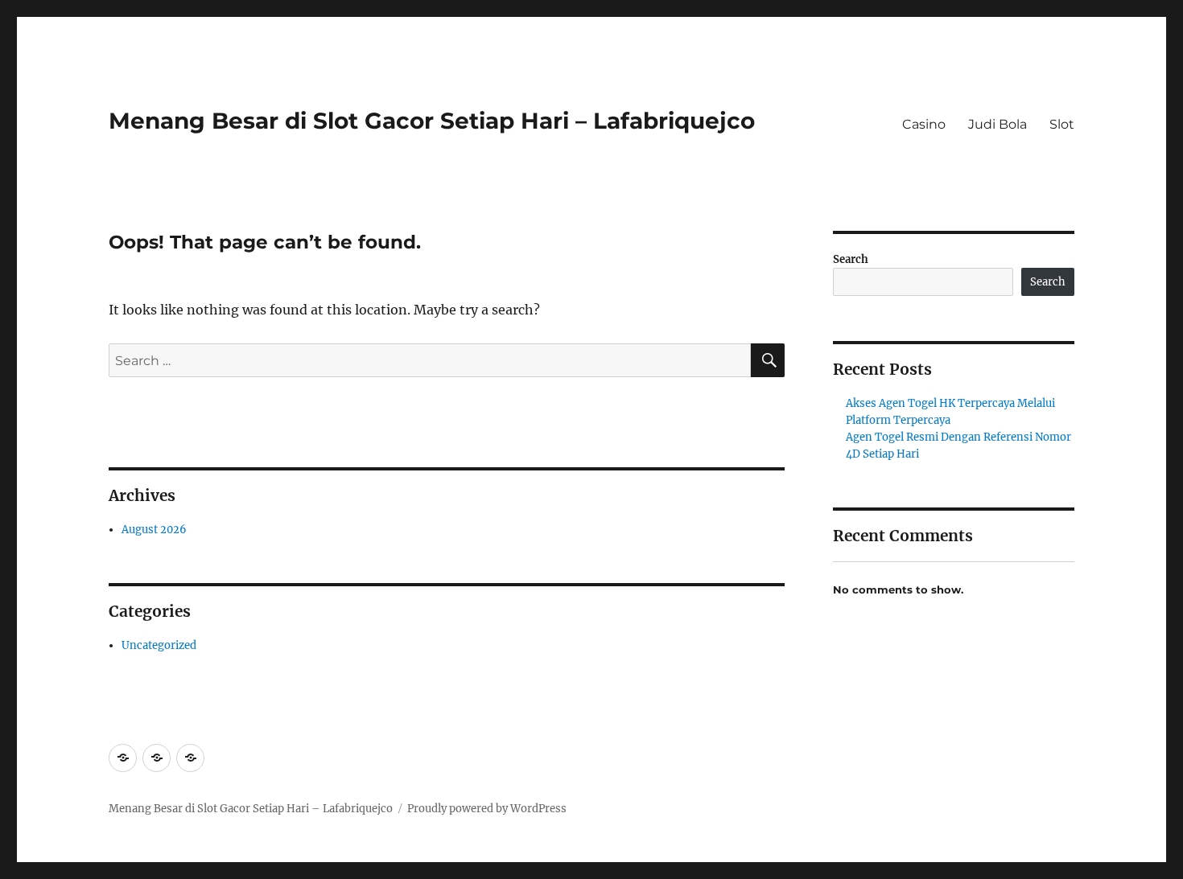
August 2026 (154, 529)
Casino (924, 124)
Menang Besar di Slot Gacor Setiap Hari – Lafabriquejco (432, 120)
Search (850, 259)
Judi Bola (997, 124)
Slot (1061, 124)
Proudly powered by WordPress (487, 808)
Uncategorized (159, 645)
